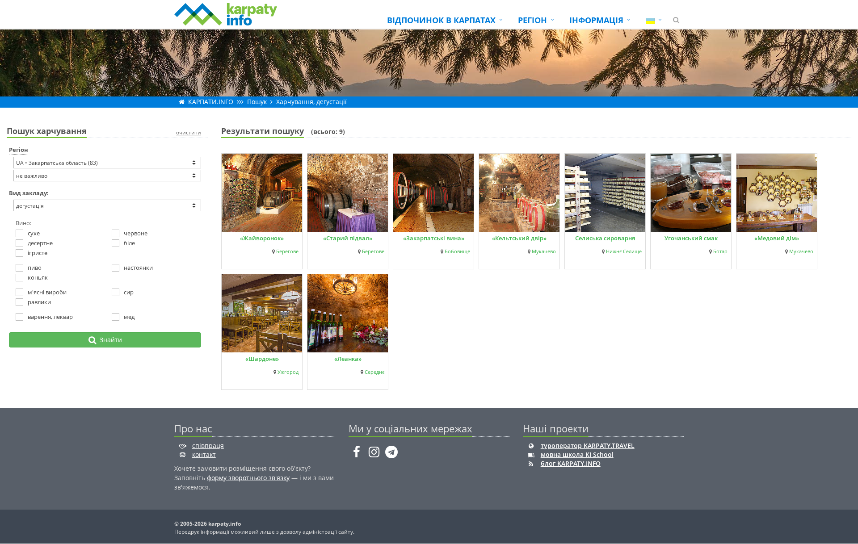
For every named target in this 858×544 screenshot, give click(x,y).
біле (129, 243)
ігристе (37, 253)
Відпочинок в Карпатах (441, 20)
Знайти (109, 339)
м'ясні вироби (47, 292)
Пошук (257, 101)
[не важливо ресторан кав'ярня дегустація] (107, 205)
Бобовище (457, 251)
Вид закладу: (29, 193)
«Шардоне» (262, 359)
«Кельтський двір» (519, 238)
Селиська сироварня (605, 238)
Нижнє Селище (624, 251)
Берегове (287, 251)
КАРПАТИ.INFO (210, 101)
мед (129, 317)
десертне (40, 243)
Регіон (18, 150)
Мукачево (544, 251)
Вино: (23, 223)
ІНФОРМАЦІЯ (596, 20)
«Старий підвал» (347, 238)
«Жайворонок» (262, 238)
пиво (35, 268)
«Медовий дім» (776, 238)
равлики (39, 302)
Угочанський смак (691, 238)
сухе (34, 233)
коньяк (38, 277)
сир (129, 292)
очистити (188, 132)
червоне (135, 233)
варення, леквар (50, 317)
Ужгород (288, 372)
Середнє (374, 372)
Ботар (720, 251)
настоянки (138, 268)
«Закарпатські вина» (433, 238)
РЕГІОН (532, 20)
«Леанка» (348, 359)
